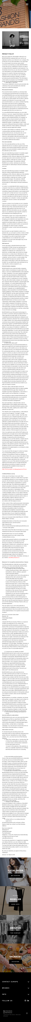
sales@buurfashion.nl (13, 557)
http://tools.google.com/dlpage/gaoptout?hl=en (14, 469)
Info (4, 994)
